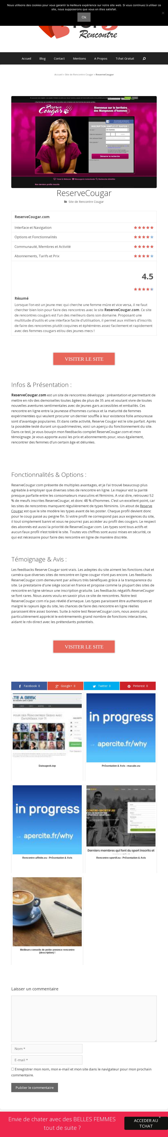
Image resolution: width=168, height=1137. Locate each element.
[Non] (163, 13)
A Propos (100, 58)
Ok (84, 17)
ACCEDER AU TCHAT (146, 1123)
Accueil (26, 58)
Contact (59, 58)
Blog (42, 58)
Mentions (79, 58)
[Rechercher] (144, 58)
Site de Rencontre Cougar (79, 74)
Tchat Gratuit (125, 58)
